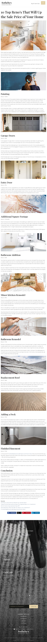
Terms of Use (37, 637)
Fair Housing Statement (23, 637)
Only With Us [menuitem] (7, 577)
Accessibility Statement (14, 637)
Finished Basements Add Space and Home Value (13, 509)
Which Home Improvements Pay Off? (10, 506)
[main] (23, 263)
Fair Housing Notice (31, 637)
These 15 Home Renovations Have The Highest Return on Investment (18, 504)
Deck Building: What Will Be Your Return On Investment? (15, 507)
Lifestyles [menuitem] (6, 554)
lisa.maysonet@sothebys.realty (24, 629)
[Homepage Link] (6, 3)
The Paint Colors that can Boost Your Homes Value (13, 502)
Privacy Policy (6, 637)
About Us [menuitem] (6, 579)
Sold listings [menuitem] (7, 567)
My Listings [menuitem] (6, 564)
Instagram (23, 618)
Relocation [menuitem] (7, 550)
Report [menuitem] (5, 582)
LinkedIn (23, 621)
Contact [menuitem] (6, 584)
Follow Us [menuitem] (6, 586)
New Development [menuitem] (8, 569)
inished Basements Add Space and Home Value (20, 453)
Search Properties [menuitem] (9, 562)
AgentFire (32, 640)
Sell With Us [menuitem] (7, 547)
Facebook (23, 616)
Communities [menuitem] (7, 552)
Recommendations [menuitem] (8, 575)
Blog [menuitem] (5, 556)
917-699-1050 (36, 3)
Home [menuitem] (5, 543)
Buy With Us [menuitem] (7, 545)
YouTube (23, 623)
